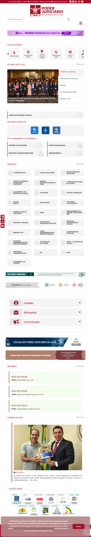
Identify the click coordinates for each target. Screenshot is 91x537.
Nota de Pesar (19, 405)
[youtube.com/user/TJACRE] (82, 2)
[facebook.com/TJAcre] (73, 2)
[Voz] (3, 221)
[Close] (79, 33)
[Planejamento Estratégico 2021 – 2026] (74, 499)
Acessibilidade (13, 1)
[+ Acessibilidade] (3, 226)
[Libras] (3, 217)
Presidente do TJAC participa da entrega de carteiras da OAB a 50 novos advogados (32, 99)
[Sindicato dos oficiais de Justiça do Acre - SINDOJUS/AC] (45, 510)
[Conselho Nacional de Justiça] (28, 499)
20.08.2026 (20, 472)
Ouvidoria (55, 1)
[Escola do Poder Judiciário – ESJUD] (57, 510)
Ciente (78, 526)
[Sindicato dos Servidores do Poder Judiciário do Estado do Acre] (22, 510)
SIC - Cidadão (23, 1)
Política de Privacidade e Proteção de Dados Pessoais (33, 528)
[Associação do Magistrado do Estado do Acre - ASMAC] (34, 510)
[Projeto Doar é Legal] (51, 499)
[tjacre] (76, 2)
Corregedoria (64, 1)
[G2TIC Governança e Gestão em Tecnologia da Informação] (16, 499)
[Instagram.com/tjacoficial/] (79, 2)
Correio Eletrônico (34, 1)
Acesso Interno (46, 1)
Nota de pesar (19, 376)
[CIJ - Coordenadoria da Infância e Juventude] (68, 510)
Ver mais (81, 64)
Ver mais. (30, 380)
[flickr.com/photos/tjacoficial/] (70, 2)
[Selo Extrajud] (39, 499)
